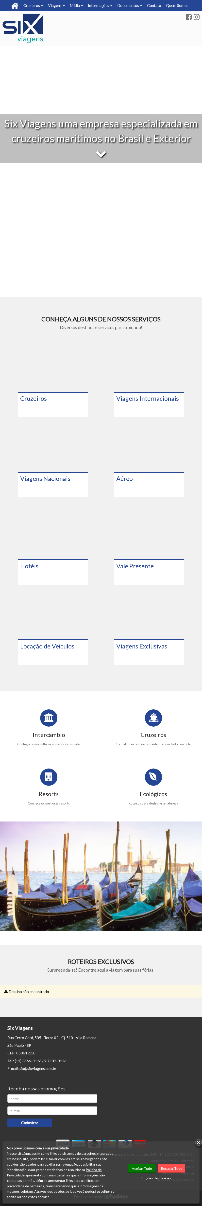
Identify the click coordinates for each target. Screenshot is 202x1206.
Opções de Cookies (156, 1178)
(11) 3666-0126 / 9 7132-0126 (41, 1061)
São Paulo (15, 1045)
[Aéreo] (149, 447)
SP (29, 1045)
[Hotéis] (53, 535)
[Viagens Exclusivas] (149, 615)
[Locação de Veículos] (53, 615)
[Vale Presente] (149, 535)
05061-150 (25, 1053)
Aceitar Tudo (142, 1168)
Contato (154, 5)
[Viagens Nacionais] (53, 447)
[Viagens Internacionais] (149, 367)
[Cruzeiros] (53, 367)
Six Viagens (20, 1028)
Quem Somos (177, 5)
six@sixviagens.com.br (37, 1068)
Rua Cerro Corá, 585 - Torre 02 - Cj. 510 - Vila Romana (51, 1037)
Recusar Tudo (171, 1168)
